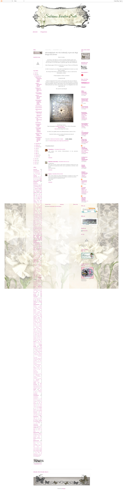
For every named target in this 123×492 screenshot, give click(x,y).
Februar (37, 155)
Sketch (34, 389)
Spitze (36, 391)
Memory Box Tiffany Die (37, 339)
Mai (36, 150)
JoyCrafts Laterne (36, 271)
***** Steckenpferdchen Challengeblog (84, 132)
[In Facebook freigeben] (70, 139)
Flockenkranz (38, 122)
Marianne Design (61, 127)
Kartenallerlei (84, 180)
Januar (37, 156)
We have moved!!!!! (84, 107)
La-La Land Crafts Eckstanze (37, 291)
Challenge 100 (83, 134)
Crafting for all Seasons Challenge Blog (84, 158)
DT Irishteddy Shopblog (52, 140)
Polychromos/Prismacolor (37, 364)
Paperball (40, 353)
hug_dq (49, 173)
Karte (34, 277)
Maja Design (61, 140)
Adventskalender (36, 170)
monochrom (39, 342)
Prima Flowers (37, 365)
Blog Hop (40, 185)
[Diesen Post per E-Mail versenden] (66, 139)
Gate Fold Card (36, 258)
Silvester (34, 383)
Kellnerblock (35, 284)
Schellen (40, 378)
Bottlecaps (36, 189)
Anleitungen (35, 176)
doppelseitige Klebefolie (37, 216)
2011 (36, 163)
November (38, 143)
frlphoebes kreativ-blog (53, 161)
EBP (40, 245)
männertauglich (36, 304)
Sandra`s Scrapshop (37, 376)
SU (38, 401)
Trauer (39, 422)
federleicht (35, 249)
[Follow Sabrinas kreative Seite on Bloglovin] (85, 83)
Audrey (41, 177)
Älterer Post (75, 204)
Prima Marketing (36, 366)
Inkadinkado (40, 265)
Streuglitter (35, 401)
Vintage (34, 427)
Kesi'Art (36, 285)
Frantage (38, 255)
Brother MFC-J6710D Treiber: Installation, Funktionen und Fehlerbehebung (84, 116)
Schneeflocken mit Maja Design (38, 125)
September (38, 146)
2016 (36, 73)
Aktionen (39, 174)
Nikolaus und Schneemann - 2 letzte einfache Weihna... (39, 79)
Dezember (38, 76)
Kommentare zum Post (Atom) (55, 206)
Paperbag (35, 353)
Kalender (38, 276)
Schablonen (35, 377)
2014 (36, 158)
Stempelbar (35, 394)
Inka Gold (35, 265)
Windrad (39, 438)
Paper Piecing (39, 351)
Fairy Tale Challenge (37, 248)
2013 (36, 160)
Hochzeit (39, 264)
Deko (41, 213)
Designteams (43, 32)
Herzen (34, 264)
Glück (36, 263)
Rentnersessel (35, 372)
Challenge (38, 198)
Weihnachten (66, 140)
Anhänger (35, 175)
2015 (36, 74)
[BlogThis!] (67, 139)
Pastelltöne (35, 360)
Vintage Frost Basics (60, 126)
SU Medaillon (39, 407)
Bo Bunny (37, 186)
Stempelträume (35, 397)
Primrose (35, 367)
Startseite (35, 32)
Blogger (63, 488)
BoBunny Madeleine (38, 188)
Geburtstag (35, 260)
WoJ (34, 441)
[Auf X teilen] (68, 139)
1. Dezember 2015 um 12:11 (63, 161)
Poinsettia (35, 363)
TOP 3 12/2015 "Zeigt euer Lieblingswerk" (84, 175)
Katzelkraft (37, 280)
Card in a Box (38, 193)
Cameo (35, 192)
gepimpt (35, 261)
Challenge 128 (83, 160)
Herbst (39, 263)
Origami (36, 348)
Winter (34, 439)
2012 (36, 162)
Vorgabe (39, 428)
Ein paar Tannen (39, 107)
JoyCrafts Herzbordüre (37, 270)
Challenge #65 (83, 167)
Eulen (39, 247)
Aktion (34, 174)
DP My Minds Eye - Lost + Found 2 (37, 224)
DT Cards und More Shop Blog (37, 237)
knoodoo (34, 289)
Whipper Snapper (36, 437)
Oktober (37, 145)
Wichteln (34, 438)
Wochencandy (36, 440)
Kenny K (40, 284)
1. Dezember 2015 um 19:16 (57, 173)
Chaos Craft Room (36, 199)
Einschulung (35, 246)
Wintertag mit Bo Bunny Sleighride (39, 134)
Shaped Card (36, 382)
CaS (34, 195)
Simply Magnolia (84, 106)
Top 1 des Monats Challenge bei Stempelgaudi (37, 420)
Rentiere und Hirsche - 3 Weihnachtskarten (39, 90)
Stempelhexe (51, 149)
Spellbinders (40, 390)
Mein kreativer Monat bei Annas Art (37, 317)
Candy (40, 192)
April (37, 151)
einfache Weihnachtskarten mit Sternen (39, 97)
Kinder (39, 285)
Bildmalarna (35, 185)
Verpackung (35, 425)
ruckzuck (40, 373)
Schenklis (37, 379)
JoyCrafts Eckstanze (37, 269)
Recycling (35, 370)
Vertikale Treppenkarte (37, 426)
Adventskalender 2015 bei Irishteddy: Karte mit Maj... (39, 139)
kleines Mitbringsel (37, 286)
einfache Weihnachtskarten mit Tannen (39, 85)
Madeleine (38, 299)
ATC (37, 177)
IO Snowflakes (37, 266)
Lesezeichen (35, 297)
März (37, 153)
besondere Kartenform (37, 181)
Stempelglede (36, 395)
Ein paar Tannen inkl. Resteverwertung (39, 119)
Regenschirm (35, 371)
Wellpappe (35, 433)
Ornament (40, 348)
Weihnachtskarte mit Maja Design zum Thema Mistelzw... (38, 102)
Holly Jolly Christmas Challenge (83, 198)
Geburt (39, 259)
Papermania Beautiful (38, 354)
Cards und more (36, 194)
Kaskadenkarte (39, 279)
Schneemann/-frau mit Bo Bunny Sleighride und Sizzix (38, 130)
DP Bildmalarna (37, 217)
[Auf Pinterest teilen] (71, 139)
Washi (34, 429)
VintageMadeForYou (38, 463)
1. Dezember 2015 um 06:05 (59, 149)
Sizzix (56, 128)
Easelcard (35, 245)
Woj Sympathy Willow (38, 451)
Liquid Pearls (38, 298)
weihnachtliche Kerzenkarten (39, 93)
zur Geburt (36, 456)
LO (33, 299)
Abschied (35, 169)
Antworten (50, 157)
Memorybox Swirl (38, 340)
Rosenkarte (35, 373)
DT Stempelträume (36, 243)
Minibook (34, 341)
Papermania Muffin (38, 359)
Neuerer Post (47, 204)
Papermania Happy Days (37, 358)
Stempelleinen (35, 396)
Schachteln (35, 378)
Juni (37, 148)
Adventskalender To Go (37, 171)
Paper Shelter (37, 352)
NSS (41, 347)
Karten (58, 140)
